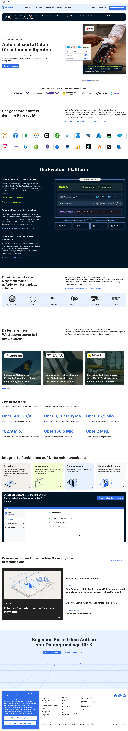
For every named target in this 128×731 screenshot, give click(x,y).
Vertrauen (84, 698)
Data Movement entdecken (12, 198)
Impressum (66, 710)
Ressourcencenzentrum (50, 706)
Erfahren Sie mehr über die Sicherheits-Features (83, 289)
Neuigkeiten (46, 712)
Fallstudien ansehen (9, 345)
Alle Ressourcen (117, 560)
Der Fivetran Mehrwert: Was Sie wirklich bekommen (91, 603)
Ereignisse (45, 715)
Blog (43, 698)
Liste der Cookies (84, 724)
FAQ (82, 709)
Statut (83, 706)
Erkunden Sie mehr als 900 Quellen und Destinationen (85, 122)
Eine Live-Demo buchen (74, 652)
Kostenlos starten (117, 8)
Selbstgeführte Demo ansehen (111, 498)
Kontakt (93, 7)
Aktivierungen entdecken (11, 202)
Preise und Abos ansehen (78, 614)
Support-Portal (84, 702)
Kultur (64, 701)
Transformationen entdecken (13, 258)
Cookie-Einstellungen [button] (46, 724)
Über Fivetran (67, 698)
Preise (59, 7)
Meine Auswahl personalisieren (20, 723)
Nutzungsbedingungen (63, 724)
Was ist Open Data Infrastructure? (83, 578)
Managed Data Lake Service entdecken (16, 228)
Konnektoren (50, 7)
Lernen (44, 709)
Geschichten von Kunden (48, 702)
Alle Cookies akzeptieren (20, 718)
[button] (8, 1)
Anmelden (102, 7)
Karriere (65, 704)
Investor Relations (65, 714)
